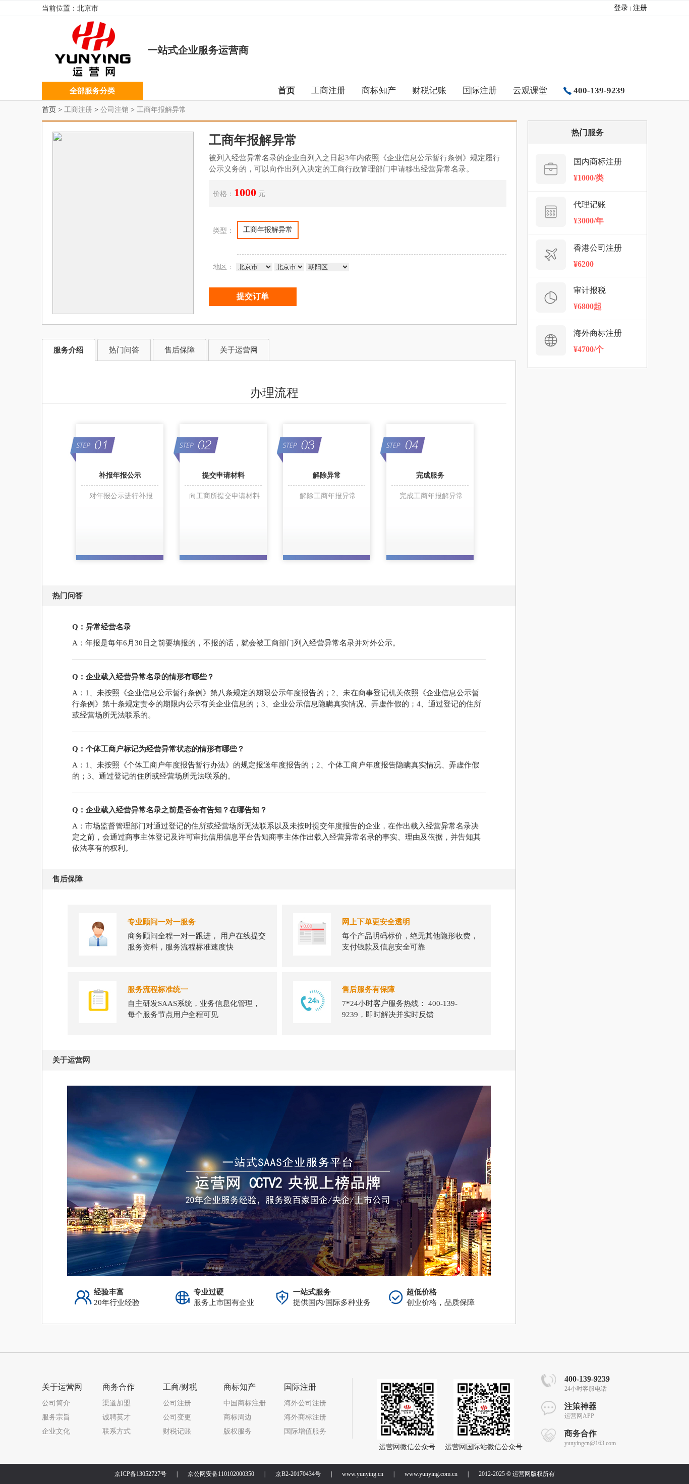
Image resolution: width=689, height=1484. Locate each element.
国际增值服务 (305, 1431)
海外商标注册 (597, 333)
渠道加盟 (116, 1403)
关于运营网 (239, 350)
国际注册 (480, 90)
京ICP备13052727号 (140, 1473)
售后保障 (179, 350)
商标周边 (237, 1417)
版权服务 (237, 1431)
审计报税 (589, 290)
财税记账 (429, 90)
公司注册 (177, 1403)
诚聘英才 (116, 1417)
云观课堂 (530, 90)
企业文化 (56, 1431)
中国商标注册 (244, 1403)
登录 (621, 8)
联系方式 (116, 1431)
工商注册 (328, 90)
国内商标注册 (597, 161)
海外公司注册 (305, 1403)
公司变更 (177, 1417)
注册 (640, 8)
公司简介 (56, 1403)
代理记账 (589, 204)
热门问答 (124, 350)
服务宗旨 (56, 1417)
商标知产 (379, 90)
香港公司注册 (597, 248)
